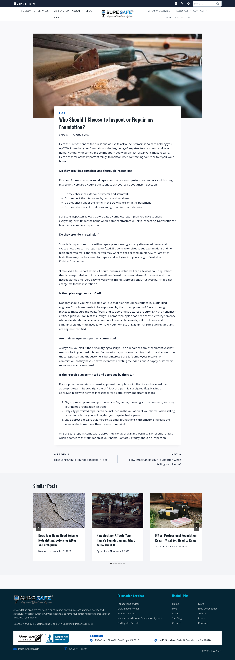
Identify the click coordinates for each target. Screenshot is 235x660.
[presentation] (59, 510)
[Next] (196, 527)
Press (201, 618)
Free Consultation (207, 608)
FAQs (201, 603)
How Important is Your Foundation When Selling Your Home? (155, 459)
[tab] (111, 563)
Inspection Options (178, 17)
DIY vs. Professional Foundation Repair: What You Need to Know (175, 537)
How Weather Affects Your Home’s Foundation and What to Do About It (116, 540)
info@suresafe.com (28, 648)
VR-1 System (61, 10)
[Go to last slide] (38, 527)
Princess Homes (127, 613)
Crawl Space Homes (129, 608)
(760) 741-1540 (78, 648)
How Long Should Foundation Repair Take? (81, 457)
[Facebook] (176, 3)
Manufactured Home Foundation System (140, 618)
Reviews (203, 623)
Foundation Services (129, 603)
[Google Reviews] (188, 3)
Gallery (57, 17)
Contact (176, 623)
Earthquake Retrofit (128, 623)
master (65, 134)
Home (175, 603)
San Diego (177, 618)
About (175, 613)
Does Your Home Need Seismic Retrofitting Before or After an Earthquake (58, 540)
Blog (89, 10)
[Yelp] (182, 3)
